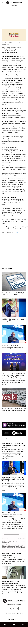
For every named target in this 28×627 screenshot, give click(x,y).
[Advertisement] (14, 14)
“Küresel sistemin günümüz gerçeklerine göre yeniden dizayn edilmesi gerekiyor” (12, 347)
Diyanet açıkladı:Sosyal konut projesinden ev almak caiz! (11, 582)
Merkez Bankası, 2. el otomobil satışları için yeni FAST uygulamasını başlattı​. (14, 409)
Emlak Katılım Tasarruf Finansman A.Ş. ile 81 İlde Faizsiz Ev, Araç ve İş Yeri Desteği (13, 479)
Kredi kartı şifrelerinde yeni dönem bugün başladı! (13, 320)
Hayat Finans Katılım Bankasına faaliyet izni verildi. (12, 554)
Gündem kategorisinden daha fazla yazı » (17, 270)
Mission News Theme (9, 613)
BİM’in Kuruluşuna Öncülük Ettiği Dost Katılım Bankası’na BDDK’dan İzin (14, 294)
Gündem (15, 232)
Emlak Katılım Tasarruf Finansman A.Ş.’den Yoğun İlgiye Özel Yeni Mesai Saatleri (14, 445)
